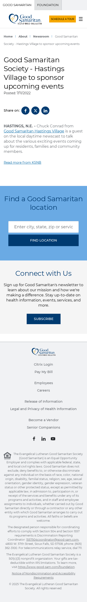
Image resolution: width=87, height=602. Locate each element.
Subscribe (43, 319)
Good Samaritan (17, 5)
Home (8, 36)
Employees (43, 383)
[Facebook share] (25, 111)
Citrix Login (43, 364)
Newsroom (41, 36)
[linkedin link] (43, 438)
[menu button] (80, 19)
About (23, 36)
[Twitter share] (35, 111)
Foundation (48, 5)
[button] (43, 240)
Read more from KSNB (22, 162)
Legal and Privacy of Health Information (43, 409)
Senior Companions (43, 427)
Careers (43, 390)
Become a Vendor (44, 420)
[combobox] (43, 226)
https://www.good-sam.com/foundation (46, 567)
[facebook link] (34, 438)
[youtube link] (53, 438)
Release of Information (44, 401)
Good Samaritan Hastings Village (34, 131)
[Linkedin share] (45, 111)
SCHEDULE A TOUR (62, 19)
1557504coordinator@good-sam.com (52, 539)
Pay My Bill (44, 372)
